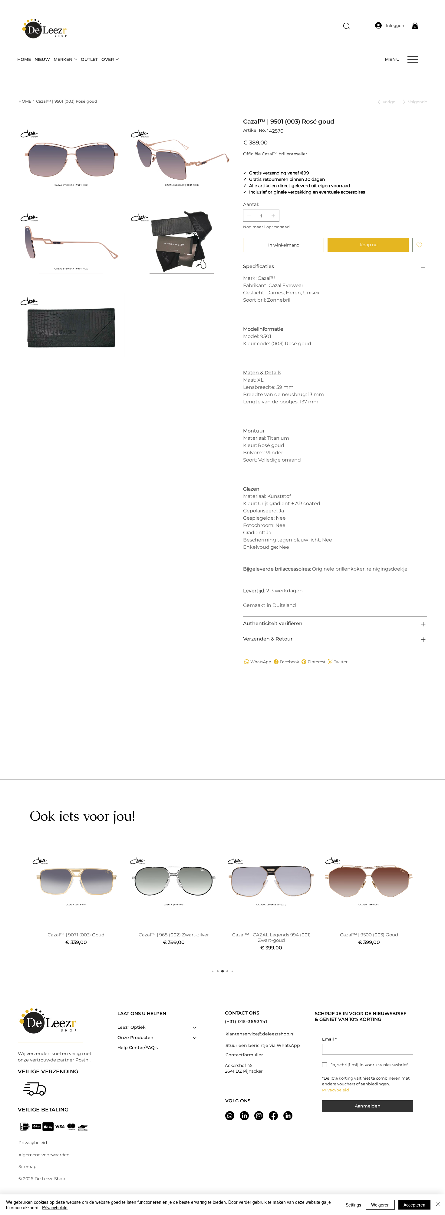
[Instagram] (258, 1115)
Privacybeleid (55, 1207)
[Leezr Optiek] (195, 1027)
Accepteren (414, 1205)
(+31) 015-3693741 (246, 1021)
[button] (346, 26)
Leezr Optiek (131, 1027)
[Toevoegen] (419, 245)
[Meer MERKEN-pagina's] (75, 59)
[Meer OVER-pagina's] (117, 59)
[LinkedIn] (287, 1115)
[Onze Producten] (195, 1038)
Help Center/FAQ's (137, 1047)
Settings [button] (353, 1205)
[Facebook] (273, 1115)
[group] (222, 898)
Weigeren (380, 1205)
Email (329, 1039)
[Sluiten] (437, 1204)
